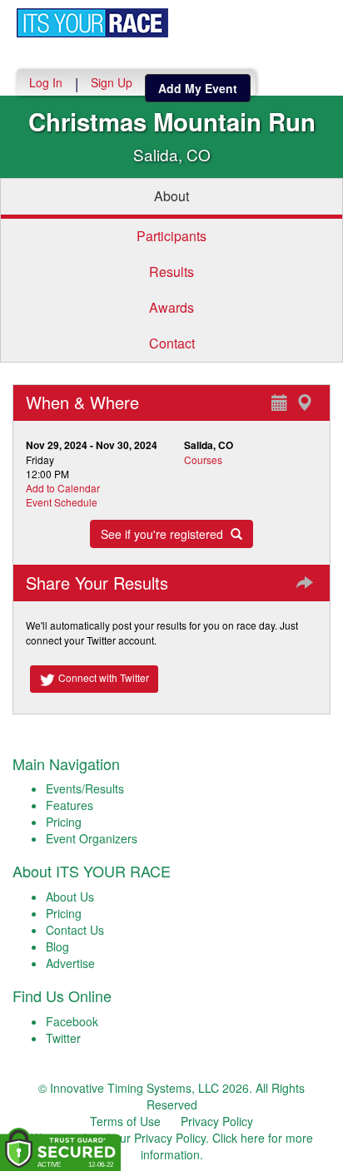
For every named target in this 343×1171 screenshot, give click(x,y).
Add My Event (197, 88)
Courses (203, 459)
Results (171, 271)
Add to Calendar (63, 488)
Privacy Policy (217, 1121)
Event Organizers (91, 838)
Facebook (72, 1021)
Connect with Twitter (102, 677)
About (171, 195)
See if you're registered (163, 534)
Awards (171, 307)
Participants (171, 235)
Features (69, 805)
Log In (45, 82)
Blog (57, 946)
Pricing (64, 821)
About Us (70, 896)
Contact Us (75, 929)
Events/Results (85, 788)
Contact (172, 343)
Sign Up (111, 82)
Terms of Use (125, 1121)
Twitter (63, 1038)
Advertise (70, 963)
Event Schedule (61, 502)
